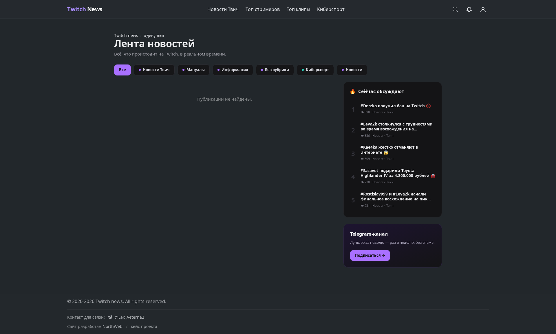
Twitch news (126, 35)
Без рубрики (277, 69)
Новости (354, 69)
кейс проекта (144, 326)
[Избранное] (469, 9)
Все (122, 69)
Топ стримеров (263, 9)
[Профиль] (483, 9)
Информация (235, 69)
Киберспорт (331, 9)
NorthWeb (112, 326)
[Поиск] (455, 9)
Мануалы (195, 69)
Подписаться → (370, 255)
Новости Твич (223, 9)
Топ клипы (298, 9)
